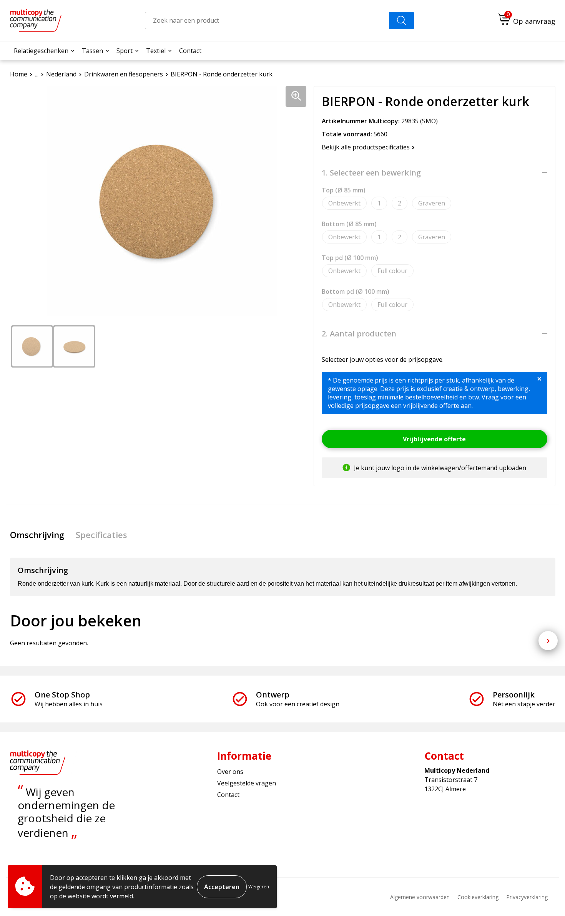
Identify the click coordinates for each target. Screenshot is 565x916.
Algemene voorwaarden (420, 897)
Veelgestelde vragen (246, 783)
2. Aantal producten (359, 334)
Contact (190, 50)
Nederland (61, 74)
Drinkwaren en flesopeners (123, 74)
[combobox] (267, 20)
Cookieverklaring (478, 897)
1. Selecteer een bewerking (371, 173)
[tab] (37, 534)
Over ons (230, 771)
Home (18, 74)
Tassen (92, 50)
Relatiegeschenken (41, 50)
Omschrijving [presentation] (37, 534)
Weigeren (258, 886)
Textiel (156, 50)
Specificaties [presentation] (101, 534)
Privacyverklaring (527, 897)
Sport (124, 50)
